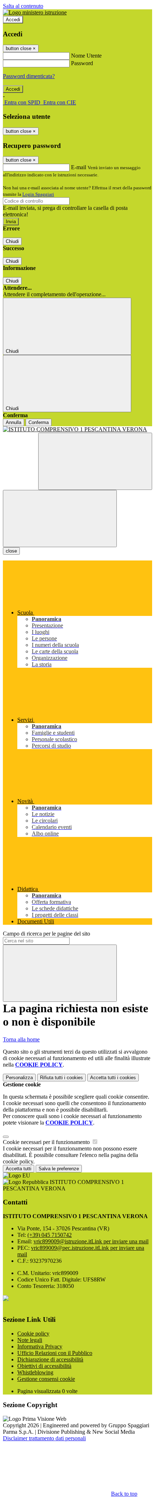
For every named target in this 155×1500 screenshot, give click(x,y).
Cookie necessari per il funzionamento (47, 1142)
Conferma (38, 422)
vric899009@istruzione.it (91, 1241)
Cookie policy (33, 1333)
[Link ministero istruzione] (35, 12)
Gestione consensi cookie (46, 1379)
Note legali (29, 1340)
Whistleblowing (35, 1372)
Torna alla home (21, 1039)
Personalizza (19, 1077)
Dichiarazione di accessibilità (50, 1359)
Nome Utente (86, 56)
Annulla (13, 422)
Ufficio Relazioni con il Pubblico (54, 1353)
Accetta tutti (113, 1077)
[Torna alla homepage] (77, 429)
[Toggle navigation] (60, 518)
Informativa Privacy (39, 1346)
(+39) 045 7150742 (49, 1235)
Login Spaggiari (38, 194)
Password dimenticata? (29, 76)
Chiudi (12, 241)
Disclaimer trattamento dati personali (44, 1438)
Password (82, 63)
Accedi (13, 19)
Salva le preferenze (59, 1168)
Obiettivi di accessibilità (44, 1366)
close (11, 551)
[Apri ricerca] (95, 461)
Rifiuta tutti (61, 1077)
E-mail (78, 167)
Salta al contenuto (23, 6)
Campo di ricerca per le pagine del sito (46, 934)
